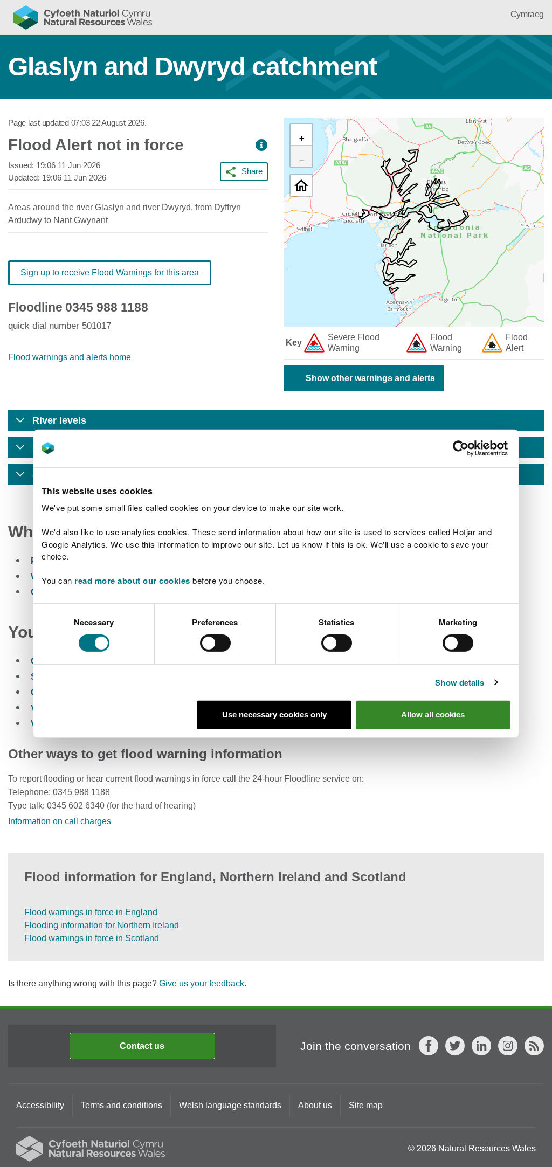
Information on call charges (59, 821)
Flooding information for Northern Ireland (101, 925)
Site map (366, 1105)
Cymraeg (527, 14)
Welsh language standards (230, 1105)
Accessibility (40, 1105)
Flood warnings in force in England (90, 912)
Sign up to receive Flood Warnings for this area (109, 272)
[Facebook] (428, 1045)
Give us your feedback (201, 983)
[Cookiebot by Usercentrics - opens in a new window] (479, 448)
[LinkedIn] (481, 1045)
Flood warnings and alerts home (69, 357)
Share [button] (252, 171)
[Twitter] (455, 1045)
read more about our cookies (132, 580)
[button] (261, 145)
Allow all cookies (433, 714)
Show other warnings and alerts (370, 378)
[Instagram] (508, 1045)
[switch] (215, 643)
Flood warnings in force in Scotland (91, 938)
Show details (459, 682)
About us (315, 1105)
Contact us (142, 1046)
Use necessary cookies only (274, 714)
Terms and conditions (121, 1105)
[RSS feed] (534, 1045)
